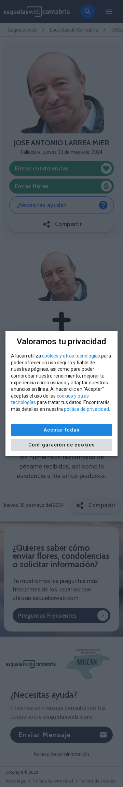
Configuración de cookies (61, 444)
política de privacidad (86, 409)
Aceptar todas (62, 430)
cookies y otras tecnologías (71, 356)
